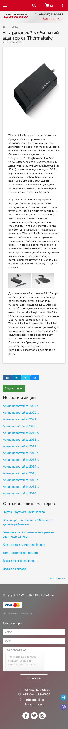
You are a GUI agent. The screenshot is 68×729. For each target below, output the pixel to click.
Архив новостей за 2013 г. (21, 473)
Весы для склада (14, 568)
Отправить (34, 678)
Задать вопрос (14, 388)
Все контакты (53, 18)
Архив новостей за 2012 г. (21, 479)
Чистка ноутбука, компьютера (24, 512)
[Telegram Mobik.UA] (63, 697)
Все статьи (56, 578)
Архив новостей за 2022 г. (21, 412)
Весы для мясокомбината (20, 560)
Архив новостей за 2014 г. (21, 466)
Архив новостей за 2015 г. (21, 459)
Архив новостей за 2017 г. (21, 446)
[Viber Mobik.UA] (63, 706)
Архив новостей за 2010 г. (21, 493)
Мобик (15, 27)
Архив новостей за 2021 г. (21, 419)
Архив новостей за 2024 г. (21, 405)
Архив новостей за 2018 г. (21, 439)
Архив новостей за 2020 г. (21, 426)
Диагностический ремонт (20, 552)
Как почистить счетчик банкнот (25, 544)
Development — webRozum (17, 614)
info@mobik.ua (32, 699)
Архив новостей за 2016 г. (21, 453)
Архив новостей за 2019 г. (21, 432)
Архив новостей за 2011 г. (21, 486)
